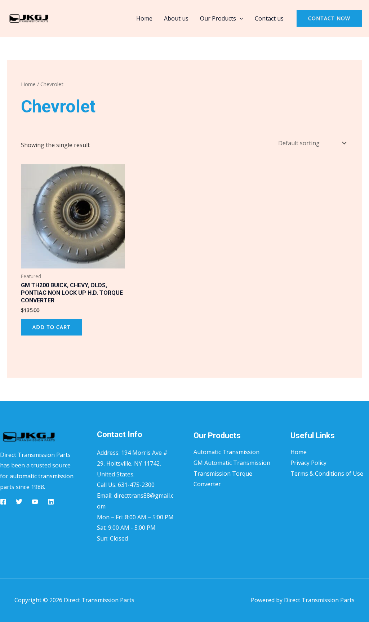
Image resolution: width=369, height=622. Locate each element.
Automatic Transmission (226, 452)
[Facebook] (3, 501)
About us (176, 18)
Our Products (218, 18)
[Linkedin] (51, 501)
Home (144, 18)
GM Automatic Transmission (232, 463)
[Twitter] (19, 501)
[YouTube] (35, 501)
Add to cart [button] (51, 327)
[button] (239, 18)
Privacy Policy (308, 463)
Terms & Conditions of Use (326, 473)
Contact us (269, 18)
